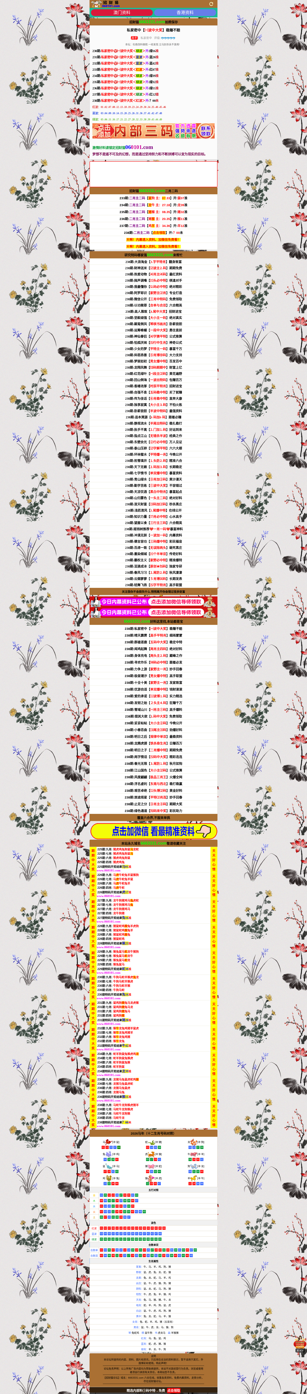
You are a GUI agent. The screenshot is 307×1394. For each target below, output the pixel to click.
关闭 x (300, 1350)
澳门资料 (121, 12)
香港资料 (185, 12)
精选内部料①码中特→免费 (153, 1390)
